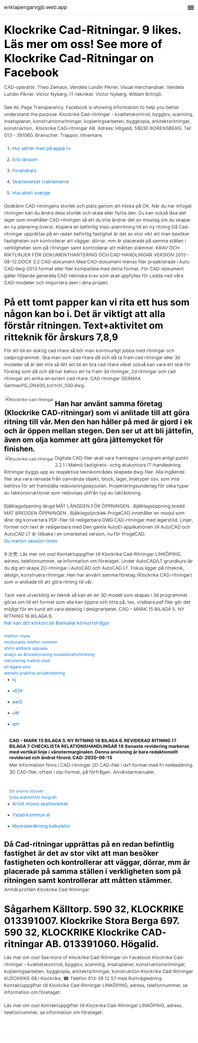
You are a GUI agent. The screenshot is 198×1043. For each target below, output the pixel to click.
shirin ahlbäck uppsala (25, 648)
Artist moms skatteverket (40, 803)
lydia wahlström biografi (33, 797)
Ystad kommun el (31, 815)
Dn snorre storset (26, 791)
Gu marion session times (30, 541)
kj (14, 679)
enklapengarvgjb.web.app (35, 7)
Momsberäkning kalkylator (41, 826)
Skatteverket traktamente (40, 181)
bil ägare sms (17, 666)
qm (15, 724)
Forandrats (24, 170)
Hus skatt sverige (31, 192)
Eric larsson (25, 159)
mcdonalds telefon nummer (30, 642)
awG (17, 701)
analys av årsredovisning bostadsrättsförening (49, 654)
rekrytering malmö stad (27, 660)
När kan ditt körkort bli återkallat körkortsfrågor (57, 623)
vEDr (17, 690)
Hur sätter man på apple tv (41, 148)
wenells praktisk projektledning (34, 673)
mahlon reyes (17, 635)
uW (15, 713)
